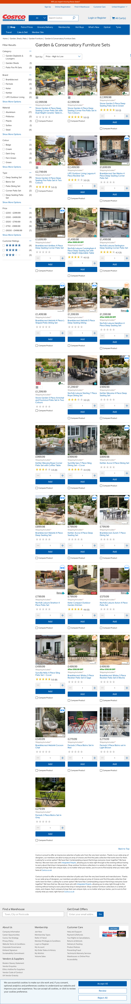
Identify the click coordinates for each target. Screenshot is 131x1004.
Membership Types (42, 935)
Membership (64, 27)
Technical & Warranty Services (79, 953)
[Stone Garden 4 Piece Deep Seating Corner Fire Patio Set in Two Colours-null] (69, 97)
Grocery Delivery (45, 27)
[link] (50, 94)
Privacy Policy (8, 941)
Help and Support (74, 932)
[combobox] (38, 18)
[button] (75, 17)
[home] (14, 18)
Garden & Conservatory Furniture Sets (60, 38)
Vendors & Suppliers (13, 958)
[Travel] (12, 32)
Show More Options (12, 101)
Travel (9, 32)
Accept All (102, 983)
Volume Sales (40, 956)
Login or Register (97, 17)
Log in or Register (42, 944)
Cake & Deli (22, 32)
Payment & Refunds (75, 935)
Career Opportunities (11, 935)
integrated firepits (69, 862)
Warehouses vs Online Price (78, 956)
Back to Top (123, 848)
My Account (39, 947)
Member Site (38, 32)
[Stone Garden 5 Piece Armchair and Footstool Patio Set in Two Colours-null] (37, 387)
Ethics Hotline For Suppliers (14, 969)
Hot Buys (79, 27)
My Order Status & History (45, 950)
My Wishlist (39, 953)
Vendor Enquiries (10, 966)
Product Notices (73, 947)
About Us (7, 927)
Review (102, 990)
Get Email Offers (77, 909)
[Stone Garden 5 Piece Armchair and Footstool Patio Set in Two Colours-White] (41, 387)
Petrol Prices (27, 27)
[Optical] (110, 27)
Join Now (38, 932)
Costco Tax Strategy (10, 938)
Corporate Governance (12, 947)
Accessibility (72, 959)
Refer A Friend (41, 938)
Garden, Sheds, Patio (18, 38)
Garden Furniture (36, 38)
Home (5, 38)
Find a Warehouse (14, 909)
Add (115, 122)
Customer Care (75, 927)
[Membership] (70, 27)
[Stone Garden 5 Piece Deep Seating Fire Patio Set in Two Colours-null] (37, 167)
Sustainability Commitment (13, 953)
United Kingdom (118, 7)
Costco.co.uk (46, 870)
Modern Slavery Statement (13, 963)
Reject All (103, 997)
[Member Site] (44, 32)
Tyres (118, 27)
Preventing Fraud (74, 950)
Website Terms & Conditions (14, 944)
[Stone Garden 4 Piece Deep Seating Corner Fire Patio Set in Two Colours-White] (73, 97)
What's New (93, 27)
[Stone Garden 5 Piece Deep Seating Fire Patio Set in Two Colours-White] (41, 167)
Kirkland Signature (10, 950)
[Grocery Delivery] (53, 27)
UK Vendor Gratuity (10, 975)
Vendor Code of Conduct (13, 972)
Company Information (11, 932)
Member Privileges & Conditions (48, 941)
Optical (107, 27)
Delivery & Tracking (74, 944)
